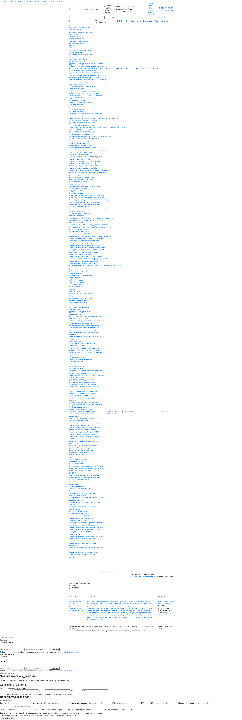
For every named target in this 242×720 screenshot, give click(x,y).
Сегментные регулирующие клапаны (82, 125)
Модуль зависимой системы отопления (83, 163)
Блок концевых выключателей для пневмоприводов (88, 150)
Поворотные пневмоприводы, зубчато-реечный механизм (90, 136)
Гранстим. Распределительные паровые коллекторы (88, 173)
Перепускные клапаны (77, 100)
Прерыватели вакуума (77, 109)
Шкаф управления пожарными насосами (84, 252)
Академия (37, 1)
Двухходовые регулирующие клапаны (83, 120)
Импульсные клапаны (77, 216)
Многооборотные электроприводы (82, 132)
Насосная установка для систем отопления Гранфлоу (89, 200)
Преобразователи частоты (79, 232)
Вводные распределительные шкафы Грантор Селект (89, 259)
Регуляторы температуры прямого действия (85, 114)
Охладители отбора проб (78, 61)
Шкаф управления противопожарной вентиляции (87, 256)
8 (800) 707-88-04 (166, 10)
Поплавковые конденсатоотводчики (82, 70)
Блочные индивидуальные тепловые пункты (85, 157)
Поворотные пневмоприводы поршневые (84, 139)
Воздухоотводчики (76, 104)
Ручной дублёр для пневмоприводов (82, 148)
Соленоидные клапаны (77, 211)
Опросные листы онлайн (90, 9)
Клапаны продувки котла (78, 59)
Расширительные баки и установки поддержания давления (91, 218)
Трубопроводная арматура (79, 27)
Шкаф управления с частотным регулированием (87, 247)
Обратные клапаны (76, 43)
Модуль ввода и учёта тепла (79, 159)
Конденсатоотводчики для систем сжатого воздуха (88, 82)
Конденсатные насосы (77, 89)
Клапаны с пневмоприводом (79, 213)
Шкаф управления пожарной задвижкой (84, 241)
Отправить (55, 649)
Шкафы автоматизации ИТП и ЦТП (82, 263)
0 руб (167, 411)
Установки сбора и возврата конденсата (84, 91)
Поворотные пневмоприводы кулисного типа (86, 141)
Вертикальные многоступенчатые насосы (84, 186)
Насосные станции (76, 193)
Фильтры (72, 46)
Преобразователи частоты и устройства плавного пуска (90, 227)
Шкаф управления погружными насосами (84, 245)
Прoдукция (18, 1)
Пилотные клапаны (76, 111)
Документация (27, 1)
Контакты (58, 1)
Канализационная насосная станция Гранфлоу (86, 202)
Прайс (44, 1)
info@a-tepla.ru (136, 21)
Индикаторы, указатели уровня (80, 55)
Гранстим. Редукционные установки (82, 175)
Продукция (4, 1)
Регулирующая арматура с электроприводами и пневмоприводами (94, 118)
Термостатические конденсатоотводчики (84, 77)
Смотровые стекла (76, 84)
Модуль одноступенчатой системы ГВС (83, 166)
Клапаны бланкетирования (78, 116)
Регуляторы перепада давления (80, 102)
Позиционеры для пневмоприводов (82, 145)
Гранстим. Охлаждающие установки (82, 177)
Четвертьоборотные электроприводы (83, 129)
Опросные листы (112, 411)
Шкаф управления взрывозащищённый (83, 261)
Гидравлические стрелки (78, 57)
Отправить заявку (7, 719)
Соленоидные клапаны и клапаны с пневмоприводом (89, 209)
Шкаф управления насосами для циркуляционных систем (90, 236)
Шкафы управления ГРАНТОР (79, 234)
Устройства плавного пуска (79, 229)
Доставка (50, 1)
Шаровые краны (75, 30)
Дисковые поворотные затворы (80, 32)
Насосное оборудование (78, 182)
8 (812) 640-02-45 (166, 8)
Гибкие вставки (74, 48)
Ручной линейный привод (78, 154)
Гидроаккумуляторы (76, 222)
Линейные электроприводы (79, 134)
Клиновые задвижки (76, 39)
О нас (11, 1)
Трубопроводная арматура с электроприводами (87, 64)
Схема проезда (148, 21)
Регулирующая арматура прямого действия (85, 95)
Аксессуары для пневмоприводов (81, 152)
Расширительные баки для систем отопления (86, 220)
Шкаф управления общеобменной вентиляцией (86, 250)
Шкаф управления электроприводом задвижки (86, 238)
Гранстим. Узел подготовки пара (81, 179)
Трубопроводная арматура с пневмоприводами (86, 66)
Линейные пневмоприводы (79, 143)
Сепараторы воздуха (76, 52)
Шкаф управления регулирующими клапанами (86, 243)
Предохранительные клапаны (80, 50)
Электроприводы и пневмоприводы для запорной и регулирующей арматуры (98, 127)
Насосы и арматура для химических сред (84, 204)
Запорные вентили (75, 34)
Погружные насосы (76, 191)
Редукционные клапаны (77, 98)
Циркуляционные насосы (78, 188)
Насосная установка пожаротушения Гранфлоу (86, 197)
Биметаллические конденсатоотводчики (84, 75)
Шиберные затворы (76, 36)
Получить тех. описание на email (143, 576)
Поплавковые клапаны (77, 107)
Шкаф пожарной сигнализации (80, 254)
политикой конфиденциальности (70, 652)
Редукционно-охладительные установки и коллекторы (89, 170)
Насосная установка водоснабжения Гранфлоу (86, 195)
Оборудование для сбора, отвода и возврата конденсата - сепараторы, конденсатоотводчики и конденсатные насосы (113, 68)
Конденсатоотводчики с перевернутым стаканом (87, 80)
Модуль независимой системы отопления (84, 161)
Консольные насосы (76, 184)
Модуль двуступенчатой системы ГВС (83, 168)
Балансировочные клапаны (79, 41)
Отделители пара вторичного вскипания (84, 93)
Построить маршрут (163, 21)
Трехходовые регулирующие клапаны (83, 123)
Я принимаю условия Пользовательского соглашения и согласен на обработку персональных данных (40, 715)
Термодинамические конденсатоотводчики (85, 73)
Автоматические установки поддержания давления (88, 225)
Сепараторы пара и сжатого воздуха (82, 86)
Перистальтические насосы (79, 207)
